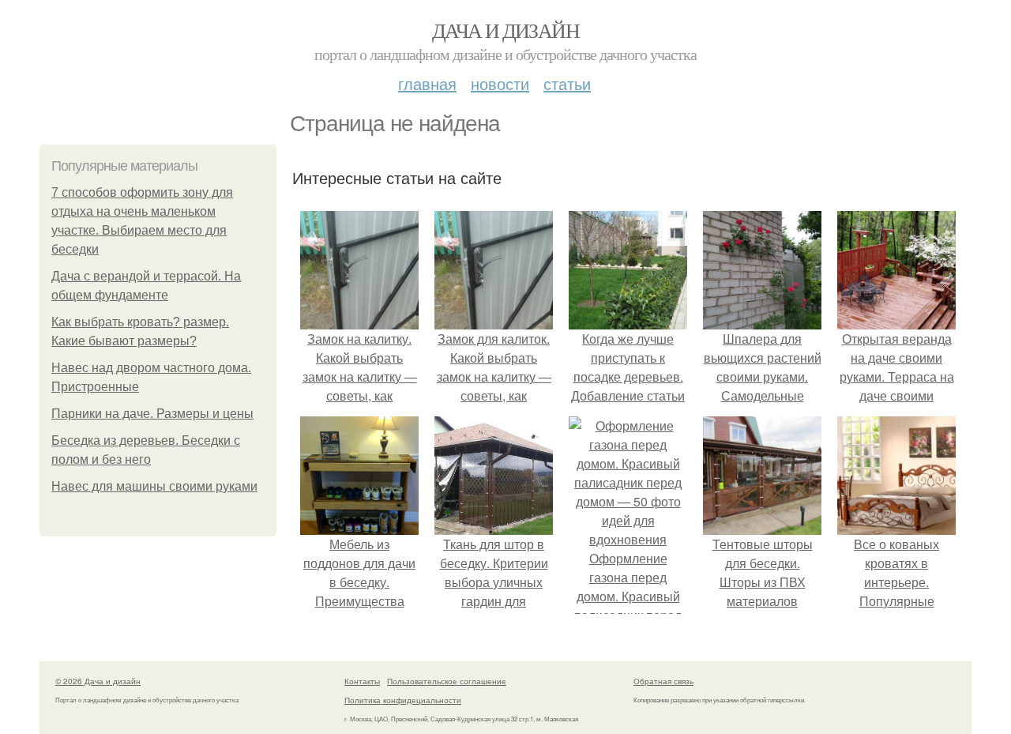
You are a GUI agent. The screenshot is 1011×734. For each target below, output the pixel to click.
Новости (500, 83)
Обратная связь (663, 681)
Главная (427, 83)
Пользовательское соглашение (446, 681)
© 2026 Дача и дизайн (98, 681)
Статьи (567, 83)
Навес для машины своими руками (154, 486)
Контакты (362, 681)
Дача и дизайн (505, 30)
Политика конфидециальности (402, 700)
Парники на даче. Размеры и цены (152, 413)
